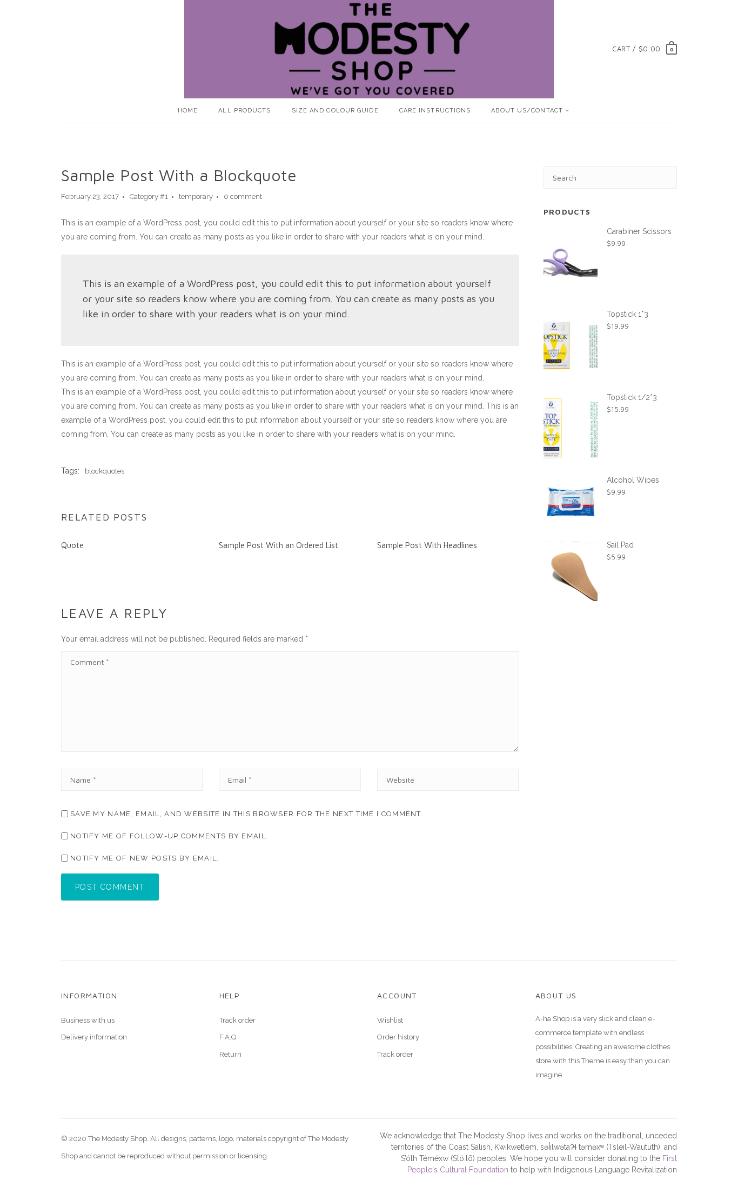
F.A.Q (227, 1037)
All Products (244, 110)
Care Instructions (435, 110)
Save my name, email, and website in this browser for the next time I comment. (246, 814)
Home (188, 110)
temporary (196, 196)
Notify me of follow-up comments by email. (169, 836)
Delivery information (94, 1037)
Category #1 (149, 196)
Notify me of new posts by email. (144, 858)
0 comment (243, 196)
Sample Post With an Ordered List (278, 545)
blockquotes (104, 471)
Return (230, 1054)
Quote (72, 545)
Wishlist (390, 1020)
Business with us (88, 1020)
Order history (398, 1037)
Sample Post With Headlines (427, 545)
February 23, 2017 (90, 196)
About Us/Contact (527, 110)
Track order (237, 1020)
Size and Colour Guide (335, 110)
